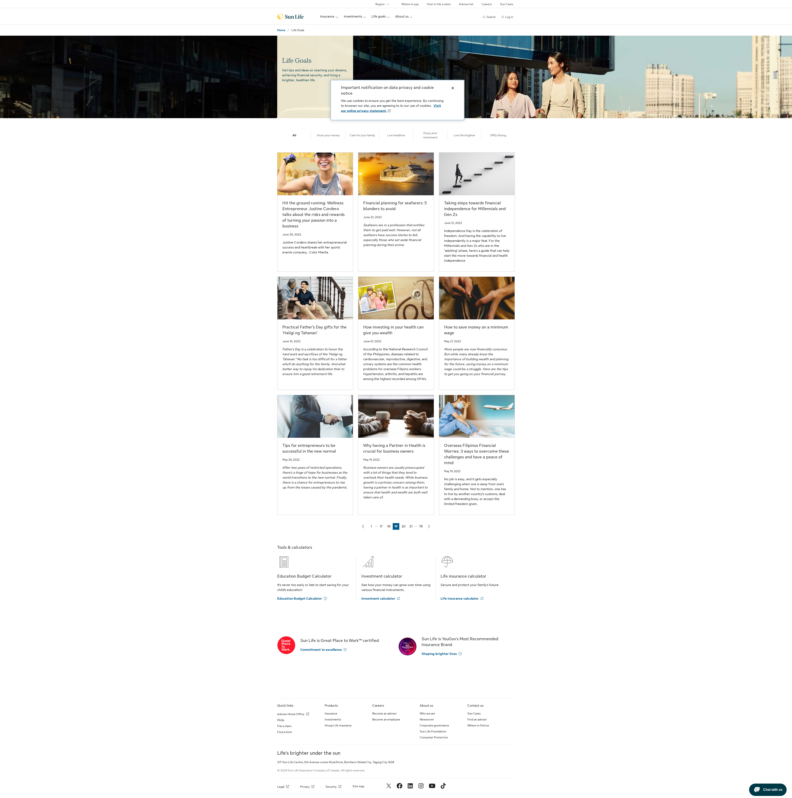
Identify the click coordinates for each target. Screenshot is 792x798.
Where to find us (478, 725)
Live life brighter (464, 135)
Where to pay (410, 4)
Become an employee (386, 719)
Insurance (331, 713)
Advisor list (466, 4)
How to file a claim (439, 4)
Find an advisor (477, 719)
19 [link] (396, 527)
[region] (397, 100)
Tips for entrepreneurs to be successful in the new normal (309, 448)
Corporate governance (434, 725)
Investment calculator (378, 598)
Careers (487, 4)
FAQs (280, 720)
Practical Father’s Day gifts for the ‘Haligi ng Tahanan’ (314, 330)
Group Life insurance (338, 725)
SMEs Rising (498, 135)
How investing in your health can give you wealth (393, 330)
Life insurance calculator (460, 598)
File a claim (284, 726)
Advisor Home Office (290, 714)
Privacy (305, 786)
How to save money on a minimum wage (476, 330)
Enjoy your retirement (430, 135)
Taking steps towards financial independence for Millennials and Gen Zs (475, 209)
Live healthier (396, 135)
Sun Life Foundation (433, 731)
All (294, 135)
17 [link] (382, 527)
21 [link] (411, 527)
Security (331, 786)
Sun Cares (506, 4)
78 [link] (421, 527)
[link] (363, 526)
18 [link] (389, 527)
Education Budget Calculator (299, 598)
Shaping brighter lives (439, 654)
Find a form (284, 732)
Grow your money (328, 135)
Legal (280, 786)
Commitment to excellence (321, 650)
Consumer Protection (434, 737)
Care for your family (362, 135)
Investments (333, 719)
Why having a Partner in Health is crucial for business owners (394, 448)
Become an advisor (384, 713)
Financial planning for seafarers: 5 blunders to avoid (395, 206)
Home (281, 30)
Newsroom (427, 719)
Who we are (427, 713)
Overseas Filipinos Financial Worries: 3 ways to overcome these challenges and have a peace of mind (476, 454)
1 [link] (373, 527)
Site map (358, 786)
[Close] (452, 88)
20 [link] (404, 527)
